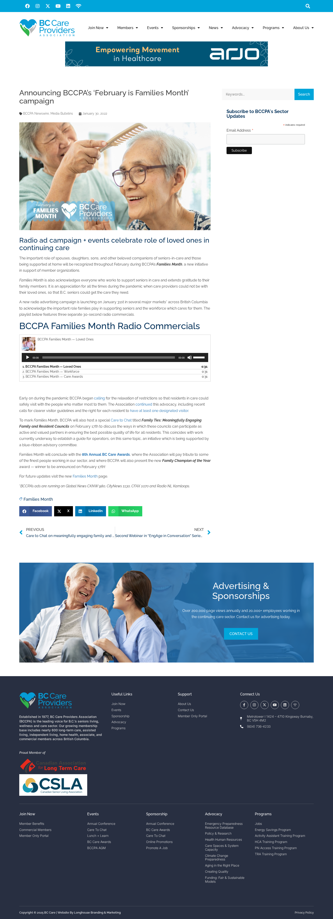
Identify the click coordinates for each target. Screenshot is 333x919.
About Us (301, 28)
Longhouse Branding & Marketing (97, 912)
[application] (115, 357)
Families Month (85, 476)
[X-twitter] (47, 6)
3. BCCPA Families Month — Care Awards (52, 376)
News (213, 28)
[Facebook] (27, 6)
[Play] (27, 357)
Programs (271, 28)
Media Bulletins (62, 113)
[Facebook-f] (244, 705)
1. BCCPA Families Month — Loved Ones (51, 366)
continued (143, 404)
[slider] (199, 357)
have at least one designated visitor (159, 411)
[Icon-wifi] (295, 705)
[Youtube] (58, 6)
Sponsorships (183, 28)
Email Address (240, 130)
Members (125, 28)
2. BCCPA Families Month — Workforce (50, 371)
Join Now (96, 28)
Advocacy (240, 28)
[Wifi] (78, 6)
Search (304, 94)
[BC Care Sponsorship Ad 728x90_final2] (166, 65)
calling (99, 398)
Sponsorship (156, 814)
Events (153, 28)
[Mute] (189, 357)
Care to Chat (121, 420)
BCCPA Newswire (36, 113)
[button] (307, 6)
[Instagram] (37, 6)
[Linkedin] (68, 6)
